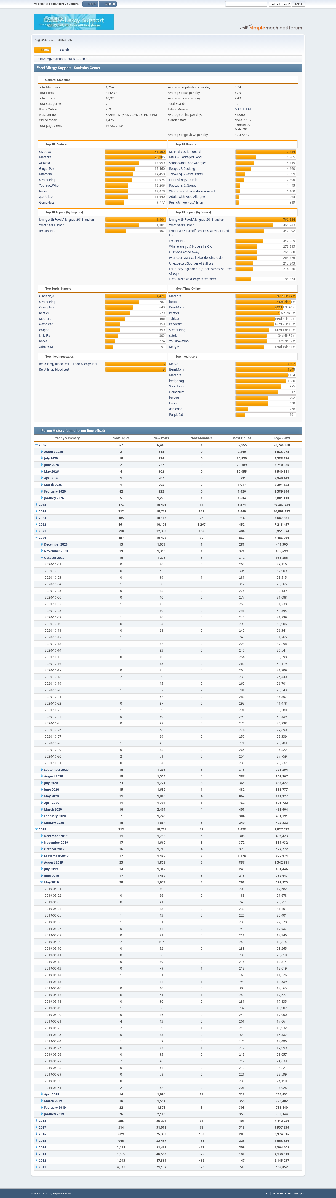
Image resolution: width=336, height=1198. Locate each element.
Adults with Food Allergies (187, 197)
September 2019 (56, 856)
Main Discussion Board (185, 152)
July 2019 (51, 869)
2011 (42, 1167)
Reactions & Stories (182, 185)
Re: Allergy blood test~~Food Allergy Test (68, 364)
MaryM (174, 347)
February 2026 (55, 491)
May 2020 (51, 796)
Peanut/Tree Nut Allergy (186, 202)
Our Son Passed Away (184, 252)
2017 (42, 1127)
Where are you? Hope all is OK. (190, 246)
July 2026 (51, 458)
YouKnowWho (49, 185)
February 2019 (55, 1107)
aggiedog (175, 409)
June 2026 (51, 465)
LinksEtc (44, 336)
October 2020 (54, 558)
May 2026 (51, 471)
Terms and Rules (281, 1193)
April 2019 (51, 1094)
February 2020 (55, 816)
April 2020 (51, 803)
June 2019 (51, 876)
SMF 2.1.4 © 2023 (41, 1193)
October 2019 (54, 849)
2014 (42, 1147)
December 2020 (56, 544)
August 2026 (53, 452)
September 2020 (56, 770)
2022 (42, 524)
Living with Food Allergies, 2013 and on (66, 219)
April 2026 (51, 478)
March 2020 (53, 809)
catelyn (174, 336)
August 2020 (53, 776)
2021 (42, 531)
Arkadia (44, 163)
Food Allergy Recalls (183, 180)
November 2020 (56, 551)
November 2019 (56, 842)
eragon (44, 330)
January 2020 (54, 823)
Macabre (45, 157)
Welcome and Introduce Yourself (192, 191)
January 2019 (54, 1114)
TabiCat (174, 319)
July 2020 (51, 783)
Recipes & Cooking (182, 169)
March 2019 (53, 1101)
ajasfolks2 (46, 197)
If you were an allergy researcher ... (194, 279)
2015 (42, 1141)
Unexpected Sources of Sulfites (191, 263)
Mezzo (173, 364)
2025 (42, 505)
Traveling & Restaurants (186, 174)
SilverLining (47, 180)
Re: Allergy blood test (54, 369)
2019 (42, 829)
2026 (42, 445)
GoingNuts (46, 202)
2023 (42, 518)
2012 (42, 1160)
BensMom (176, 307)
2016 (42, 1134)
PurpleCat (176, 415)
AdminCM (46, 347)
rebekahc (175, 324)
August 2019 (53, 862)
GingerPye (46, 169)
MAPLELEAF (243, 109)
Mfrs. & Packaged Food (185, 157)
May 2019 (51, 882)
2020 (42, 538)
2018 (42, 1121)
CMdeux (45, 152)
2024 (42, 511)
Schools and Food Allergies (187, 163)
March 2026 (53, 485)
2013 (42, 1154)
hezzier (44, 313)
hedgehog (176, 381)
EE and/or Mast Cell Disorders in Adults (196, 258)
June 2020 (51, 789)
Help (266, 1193)
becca (43, 191)
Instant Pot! (47, 231)
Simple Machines (61, 1193)
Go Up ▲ (299, 1193)
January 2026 (54, 498)
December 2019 (56, 836)
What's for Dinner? (52, 225)
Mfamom (45, 174)
